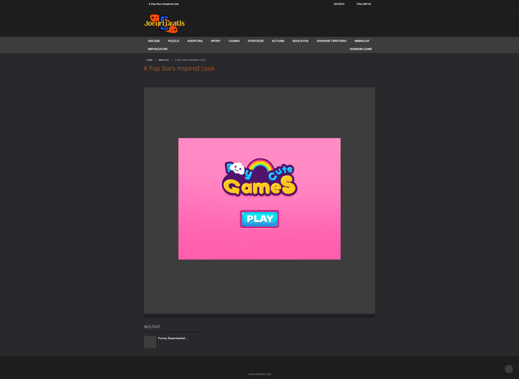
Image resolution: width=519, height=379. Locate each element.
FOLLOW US (364, 4)
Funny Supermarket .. (173, 338)
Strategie (256, 41)
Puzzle (173, 41)
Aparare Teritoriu (331, 41)
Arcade (154, 41)
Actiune (278, 41)
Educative (301, 41)
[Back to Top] (509, 369)
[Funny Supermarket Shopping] (150, 342)
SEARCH (339, 4)
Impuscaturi (157, 49)
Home (150, 60)
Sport (216, 41)
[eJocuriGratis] (164, 23)
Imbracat (362, 41)
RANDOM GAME (361, 49)
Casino (234, 41)
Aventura (195, 41)
